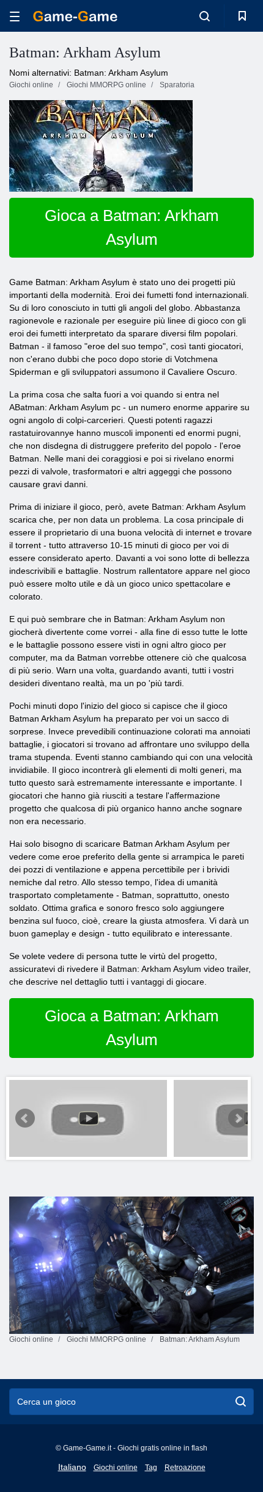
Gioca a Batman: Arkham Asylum (132, 227)
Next (238, 1118)
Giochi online (116, 1467)
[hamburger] (14, 16)
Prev (25, 1118)
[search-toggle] (204, 15)
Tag (151, 1467)
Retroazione (185, 1467)
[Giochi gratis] (75, 16)
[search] (241, 1401)
